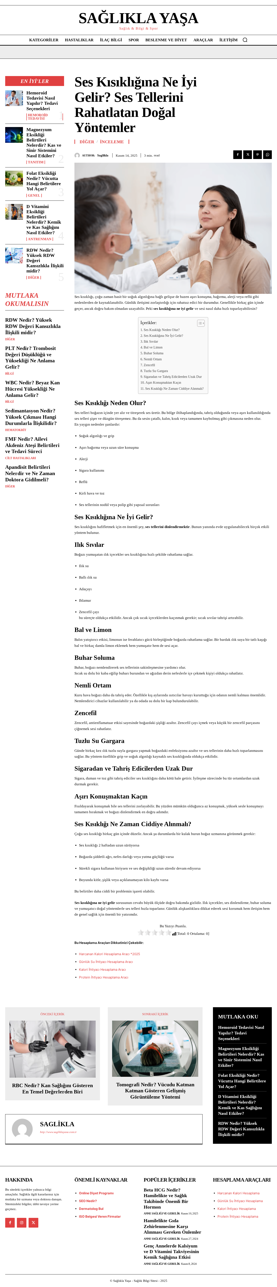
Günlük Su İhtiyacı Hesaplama (240, 1201)
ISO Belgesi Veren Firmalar (100, 1216)
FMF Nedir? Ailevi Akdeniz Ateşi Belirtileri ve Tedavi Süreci (32, 445)
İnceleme (112, 142)
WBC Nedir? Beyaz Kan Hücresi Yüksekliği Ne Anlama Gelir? (32, 389)
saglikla (102, 155)
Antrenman (40, 239)
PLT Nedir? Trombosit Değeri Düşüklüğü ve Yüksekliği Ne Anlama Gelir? (30, 357)
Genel (34, 195)
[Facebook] (237, 154)
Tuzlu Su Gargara (156, 371)
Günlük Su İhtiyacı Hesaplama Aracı (106, 962)
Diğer (33, 277)
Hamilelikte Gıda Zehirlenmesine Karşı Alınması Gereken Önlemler (172, 1226)
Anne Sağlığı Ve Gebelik (162, 1213)
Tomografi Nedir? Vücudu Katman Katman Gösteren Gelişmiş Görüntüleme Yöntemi (155, 1091)
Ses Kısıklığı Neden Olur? (162, 330)
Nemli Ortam (153, 359)
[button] (245, 40)
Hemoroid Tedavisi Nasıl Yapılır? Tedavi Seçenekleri (42, 100)
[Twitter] (247, 154)
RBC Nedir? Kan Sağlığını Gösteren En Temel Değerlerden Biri (52, 1089)
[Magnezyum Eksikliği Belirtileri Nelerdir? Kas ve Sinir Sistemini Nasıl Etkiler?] (14, 135)
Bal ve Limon (153, 347)
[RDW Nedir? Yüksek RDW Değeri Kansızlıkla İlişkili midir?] (14, 255)
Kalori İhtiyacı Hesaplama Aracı (102, 969)
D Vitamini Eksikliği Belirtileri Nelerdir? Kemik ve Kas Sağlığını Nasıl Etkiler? (43, 219)
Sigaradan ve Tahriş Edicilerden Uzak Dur (173, 377)
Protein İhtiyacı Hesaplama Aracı (103, 977)
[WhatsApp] (267, 154)
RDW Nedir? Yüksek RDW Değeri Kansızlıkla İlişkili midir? (33, 326)
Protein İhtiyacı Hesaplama (237, 1216)
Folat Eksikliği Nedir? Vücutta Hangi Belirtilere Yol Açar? (43, 181)
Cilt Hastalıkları (20, 458)
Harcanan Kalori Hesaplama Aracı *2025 (109, 954)
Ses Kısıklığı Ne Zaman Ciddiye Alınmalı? (174, 388)
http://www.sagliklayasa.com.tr (58, 1132)
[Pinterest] (257, 154)
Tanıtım (35, 162)
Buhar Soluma (153, 353)
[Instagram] (21, 1222)
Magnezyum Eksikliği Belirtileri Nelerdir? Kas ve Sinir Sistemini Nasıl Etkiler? (43, 142)
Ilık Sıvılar (151, 341)
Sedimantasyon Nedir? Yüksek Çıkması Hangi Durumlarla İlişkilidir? (31, 417)
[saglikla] (78, 155)
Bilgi (9, 373)
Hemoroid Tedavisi (38, 116)
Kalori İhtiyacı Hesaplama (236, 1209)
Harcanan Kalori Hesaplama (238, 1193)
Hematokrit (15, 430)
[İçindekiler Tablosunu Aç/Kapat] (199, 323)
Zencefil (149, 365)
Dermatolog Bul (91, 1209)
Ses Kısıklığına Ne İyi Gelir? (163, 335)
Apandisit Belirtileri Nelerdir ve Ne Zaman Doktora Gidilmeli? (30, 473)
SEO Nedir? (88, 1201)
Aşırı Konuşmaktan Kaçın (163, 382)
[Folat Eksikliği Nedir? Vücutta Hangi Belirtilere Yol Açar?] (14, 178)
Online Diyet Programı (96, 1193)
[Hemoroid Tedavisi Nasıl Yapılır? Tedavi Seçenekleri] (14, 98)
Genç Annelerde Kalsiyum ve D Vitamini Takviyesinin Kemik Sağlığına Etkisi (171, 1251)
